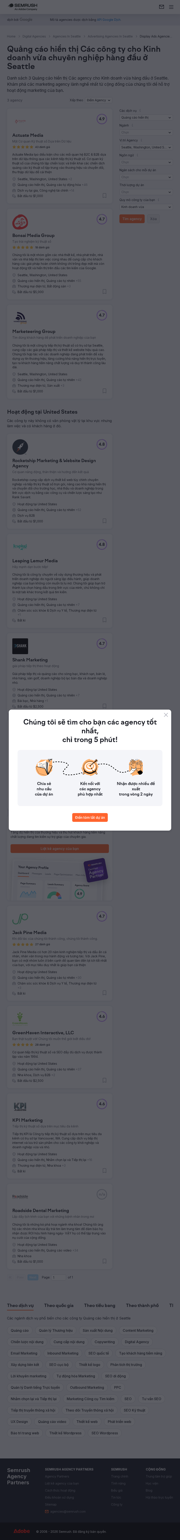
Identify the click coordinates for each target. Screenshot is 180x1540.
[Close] (166, 715)
